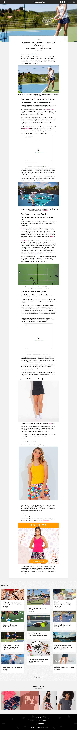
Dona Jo (50, 423)
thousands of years (49, 109)
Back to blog (38, 677)
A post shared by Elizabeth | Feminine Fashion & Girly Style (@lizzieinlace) (38, 354)
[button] (4, 2)
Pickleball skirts (38, 39)
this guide (51, 236)
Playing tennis (24, 240)
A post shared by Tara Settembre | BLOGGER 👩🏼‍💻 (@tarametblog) (38, 166)
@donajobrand (38, 688)
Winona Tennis (35, 54)
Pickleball (23, 228)
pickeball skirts (45, 720)
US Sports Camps (45, 210)
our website (46, 520)
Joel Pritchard (26, 128)
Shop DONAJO (32, 720)
